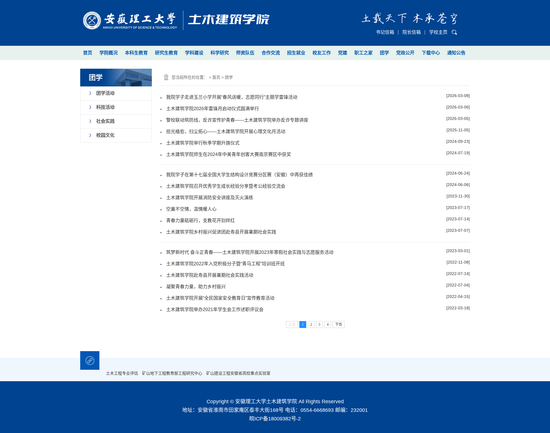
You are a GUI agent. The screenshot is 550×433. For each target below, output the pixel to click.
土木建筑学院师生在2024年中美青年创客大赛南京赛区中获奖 (228, 154)
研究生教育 (166, 52)
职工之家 (363, 52)
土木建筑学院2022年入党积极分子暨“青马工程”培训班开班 (225, 263)
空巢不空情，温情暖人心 (191, 209)
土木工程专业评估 (122, 373)
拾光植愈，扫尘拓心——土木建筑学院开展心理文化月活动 (225, 131)
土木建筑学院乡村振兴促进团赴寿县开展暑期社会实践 (221, 232)
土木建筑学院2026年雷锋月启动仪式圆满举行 (212, 108)
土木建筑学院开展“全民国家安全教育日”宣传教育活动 (220, 298)
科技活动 (105, 107)
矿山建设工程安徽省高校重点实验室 (238, 373)
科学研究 (220, 52)
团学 (384, 52)
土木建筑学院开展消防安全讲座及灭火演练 (209, 197)
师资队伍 (245, 52)
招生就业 (296, 52)
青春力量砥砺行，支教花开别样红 (200, 220)
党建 (342, 52)
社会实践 (105, 121)
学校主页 (438, 32)
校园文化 (105, 135)
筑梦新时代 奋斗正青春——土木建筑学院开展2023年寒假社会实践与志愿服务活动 (249, 252)
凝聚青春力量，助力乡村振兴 (196, 286)
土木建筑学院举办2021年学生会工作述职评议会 (215, 309)
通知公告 (456, 52)
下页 (338, 325)
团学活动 (105, 93)
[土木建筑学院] (175, 16)
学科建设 (194, 52)
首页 (87, 52)
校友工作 (322, 52)
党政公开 (405, 52)
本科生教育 (136, 52)
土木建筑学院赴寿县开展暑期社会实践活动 (209, 275)
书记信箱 (385, 32)
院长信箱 (411, 32)
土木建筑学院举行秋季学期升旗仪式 (202, 143)
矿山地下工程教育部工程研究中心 (172, 373)
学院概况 (108, 52)
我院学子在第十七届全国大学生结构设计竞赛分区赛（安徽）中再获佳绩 (239, 174)
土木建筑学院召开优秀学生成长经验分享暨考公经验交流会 (225, 186)
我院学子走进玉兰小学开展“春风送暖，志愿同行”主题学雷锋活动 (231, 97)
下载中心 (431, 52)
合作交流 (271, 52)
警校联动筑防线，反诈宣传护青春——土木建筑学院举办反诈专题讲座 (237, 120)
